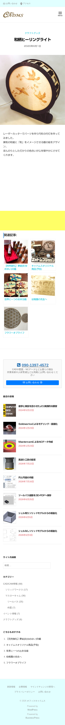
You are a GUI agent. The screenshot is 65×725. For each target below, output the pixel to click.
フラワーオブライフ (16, 663)
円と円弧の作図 (25, 477)
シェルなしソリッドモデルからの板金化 (37, 531)
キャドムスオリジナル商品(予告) (22, 645)
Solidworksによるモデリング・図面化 (38, 424)
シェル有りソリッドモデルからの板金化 (37, 513)
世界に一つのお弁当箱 (17, 651)
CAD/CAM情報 (10, 584)
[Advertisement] (32, 197)
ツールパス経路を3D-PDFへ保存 (34, 495)
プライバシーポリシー (24, 692)
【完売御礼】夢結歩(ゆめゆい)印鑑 (23, 639)
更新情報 (11, 687)
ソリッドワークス (14, 589)
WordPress (32, 710)
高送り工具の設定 (27, 460)
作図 (9, 607)
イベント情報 (9, 613)
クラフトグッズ (32, 33)
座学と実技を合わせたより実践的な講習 (37, 406)
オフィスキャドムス (36, 701)
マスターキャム (13, 595)
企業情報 (23, 687)
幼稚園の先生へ (14, 657)
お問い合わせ (11, 3)
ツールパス (12, 601)
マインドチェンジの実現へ (42, 687)
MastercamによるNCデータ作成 (35, 442)
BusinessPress (32, 718)
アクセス (27, 3)
